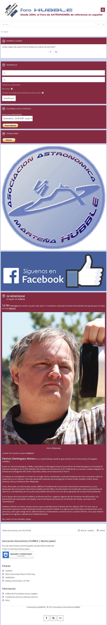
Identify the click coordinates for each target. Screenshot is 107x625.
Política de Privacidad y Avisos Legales (21, 593)
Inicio (6, 32)
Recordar (6, 88)
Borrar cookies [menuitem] (87, 530)
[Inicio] (53, 10)
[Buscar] (98, 24)
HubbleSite (10, 577)
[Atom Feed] (53, 618)
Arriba (102, 530)
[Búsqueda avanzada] (103, 24)
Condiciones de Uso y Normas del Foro (21, 597)
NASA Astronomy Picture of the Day (20, 574)
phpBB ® (41, 607)
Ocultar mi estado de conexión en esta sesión (21, 92)
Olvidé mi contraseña (11, 85)
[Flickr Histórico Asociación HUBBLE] (60, 618)
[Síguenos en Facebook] (46, 618)
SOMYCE (8, 571)
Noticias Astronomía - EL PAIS (17, 581)
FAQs (7, 600)
